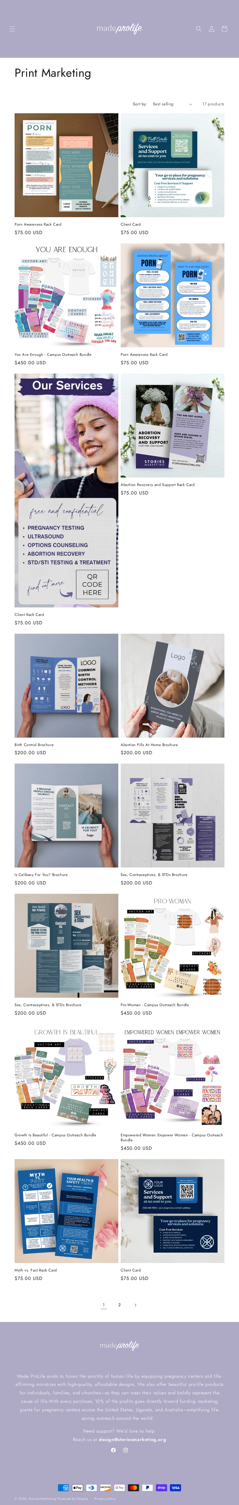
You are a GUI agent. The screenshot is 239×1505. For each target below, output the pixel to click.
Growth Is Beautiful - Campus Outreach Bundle (55, 1135)
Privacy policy (105, 1498)
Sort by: (140, 104)
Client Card (131, 224)
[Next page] (135, 1305)
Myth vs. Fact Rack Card (36, 1270)
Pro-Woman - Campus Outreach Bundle (155, 1005)
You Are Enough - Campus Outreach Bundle (53, 354)
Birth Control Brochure (34, 745)
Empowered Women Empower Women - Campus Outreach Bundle (172, 1138)
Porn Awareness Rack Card (38, 224)
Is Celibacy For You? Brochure (41, 874)
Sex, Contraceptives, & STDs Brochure (154, 874)
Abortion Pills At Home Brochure (149, 745)
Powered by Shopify (72, 1498)
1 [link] (104, 1305)
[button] (12, 28)
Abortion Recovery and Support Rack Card (157, 484)
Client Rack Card (29, 614)
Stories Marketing (42, 1498)
